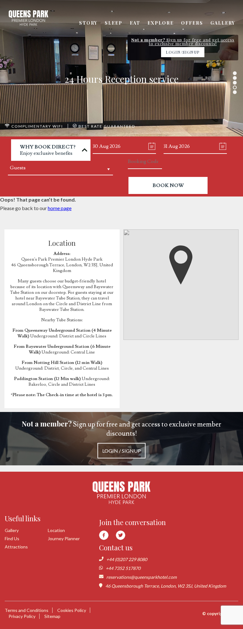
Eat (135, 23)
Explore (160, 23)
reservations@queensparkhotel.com (141, 577)
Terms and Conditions (26, 610)
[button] (181, 265)
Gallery (222, 23)
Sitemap (52, 616)
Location (56, 530)
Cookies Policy (71, 610)
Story (88, 23)
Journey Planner (64, 538)
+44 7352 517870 (123, 568)
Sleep (113, 23)
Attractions (16, 546)
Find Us (12, 538)
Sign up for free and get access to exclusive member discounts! (121, 436)
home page (60, 208)
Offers (192, 23)
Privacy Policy (22, 616)
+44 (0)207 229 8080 (126, 559)
